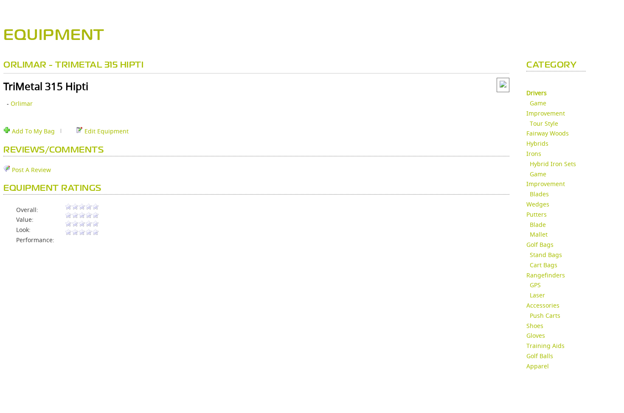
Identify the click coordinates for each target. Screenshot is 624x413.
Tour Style (544, 123)
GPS (535, 285)
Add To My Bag (32, 131)
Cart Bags (543, 265)
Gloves (535, 335)
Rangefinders (545, 275)
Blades (539, 194)
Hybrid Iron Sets (553, 164)
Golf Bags (540, 244)
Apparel (537, 366)
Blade (538, 225)
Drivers (536, 93)
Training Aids (545, 346)
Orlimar (22, 103)
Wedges (537, 204)
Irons (533, 154)
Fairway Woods (547, 133)
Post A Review (30, 170)
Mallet (539, 234)
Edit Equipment (106, 131)
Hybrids (537, 143)
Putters (536, 214)
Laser (537, 295)
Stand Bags (546, 255)
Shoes (534, 326)
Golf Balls (539, 356)
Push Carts (545, 315)
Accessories (542, 305)
